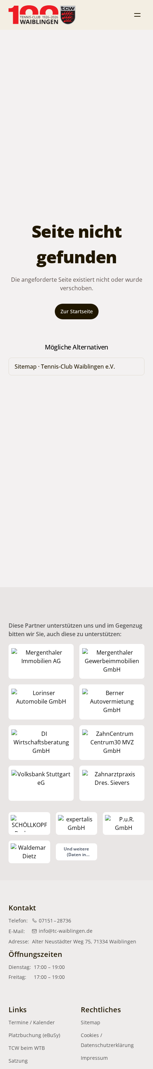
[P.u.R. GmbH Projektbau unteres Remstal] (123, 823)
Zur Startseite (76, 311)
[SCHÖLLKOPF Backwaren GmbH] (29, 823)
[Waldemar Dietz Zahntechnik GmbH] (29, 852)
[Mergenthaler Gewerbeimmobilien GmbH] (111, 661)
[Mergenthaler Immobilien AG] (41, 661)
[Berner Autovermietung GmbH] (111, 702)
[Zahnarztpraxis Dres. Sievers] (111, 783)
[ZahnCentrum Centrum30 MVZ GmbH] (111, 742)
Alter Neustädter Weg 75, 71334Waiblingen (84, 941)
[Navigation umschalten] (137, 15)
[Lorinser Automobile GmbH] (41, 702)
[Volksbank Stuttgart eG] (41, 783)
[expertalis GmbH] (76, 823)
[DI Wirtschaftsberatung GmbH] (41, 742)
